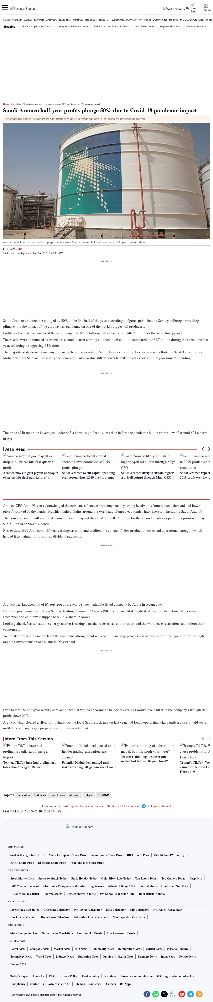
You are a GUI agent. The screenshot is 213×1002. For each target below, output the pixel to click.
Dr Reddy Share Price (52, 862)
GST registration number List (176, 976)
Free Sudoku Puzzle (89, 933)
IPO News (81, 949)
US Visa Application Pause (36, 26)
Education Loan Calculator (91, 917)
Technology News (21, 956)
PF (140, 19)
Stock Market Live (22, 878)
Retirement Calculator (167, 909)
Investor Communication (137, 976)
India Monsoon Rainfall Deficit (111, 26)
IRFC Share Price (138, 855)
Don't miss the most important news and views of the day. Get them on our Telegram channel (106, 806)
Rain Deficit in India (152, 894)
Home (6, 19)
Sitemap (80, 984)
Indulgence (188, 19)
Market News (62, 949)
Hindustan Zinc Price (174, 886)
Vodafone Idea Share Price (87, 862)
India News (168, 956)
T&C (52, 976)
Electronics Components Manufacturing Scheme (73, 886)
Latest (28, 19)
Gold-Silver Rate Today (116, 878)
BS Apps (125, 984)
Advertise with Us (59, 984)
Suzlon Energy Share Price (27, 855)
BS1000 (173, 19)
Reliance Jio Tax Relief (24, 894)
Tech (147, 19)
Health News (125, 956)
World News (16, 103)
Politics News (187, 956)
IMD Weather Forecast (24, 886)
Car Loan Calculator (23, 917)
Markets (51, 19)
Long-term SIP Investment (73, 26)
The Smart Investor (97, 19)
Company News (39, 949)
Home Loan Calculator (55, 917)
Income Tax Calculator (24, 909)
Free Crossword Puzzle (121, 933)
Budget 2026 (18, 964)
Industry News (65, 956)
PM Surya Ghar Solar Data (117, 894)
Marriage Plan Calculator (129, 917)
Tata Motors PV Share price (171, 855)
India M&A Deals (144, 26)
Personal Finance (177, 949)
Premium (16, 19)
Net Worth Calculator (88, 909)
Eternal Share (148, 886)
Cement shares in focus (81, 894)
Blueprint (65, 19)
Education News (88, 956)
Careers (111, 984)
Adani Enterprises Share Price (67, 855)
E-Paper (39, 19)
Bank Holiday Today (84, 878)
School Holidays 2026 (121, 886)
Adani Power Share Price (107, 855)
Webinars (118, 19)
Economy (132, 19)
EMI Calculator (116, 909)
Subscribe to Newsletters (57, 933)
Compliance (17, 984)
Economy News (147, 956)
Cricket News (154, 949)
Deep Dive (205, 19)
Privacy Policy (68, 976)
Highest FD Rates (170, 26)
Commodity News (103, 949)
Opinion (78, 19)
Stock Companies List (24, 933)
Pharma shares (52, 894)
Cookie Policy (90, 976)
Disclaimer (110, 976)
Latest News (17, 949)
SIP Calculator (139, 909)
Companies (159, 19)
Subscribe (95, 984)
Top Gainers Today (173, 878)
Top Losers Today (146, 878)
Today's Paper (19, 976)
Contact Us (37, 984)
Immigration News (129, 949)
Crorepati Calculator (56, 909)
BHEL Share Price (22, 862)
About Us (38, 976)
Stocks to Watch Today (52, 878)
